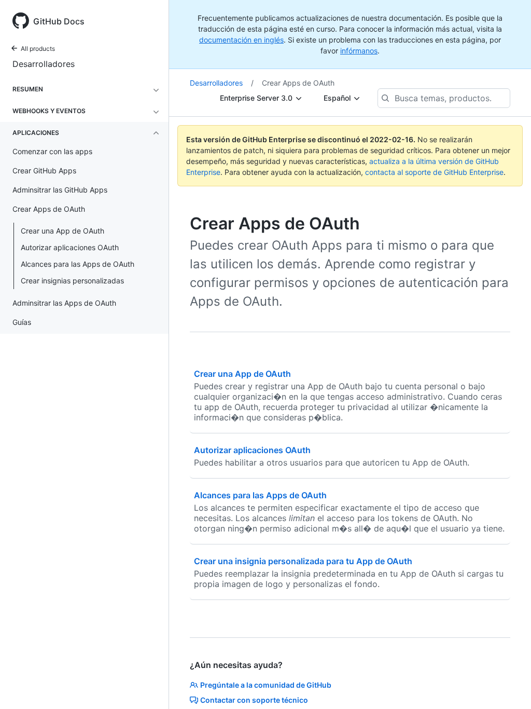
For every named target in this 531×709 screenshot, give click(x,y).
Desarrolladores (43, 64)
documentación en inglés (241, 39)
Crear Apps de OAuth (298, 82)
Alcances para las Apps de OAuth (77, 264)
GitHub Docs (59, 21)
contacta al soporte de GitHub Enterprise (434, 172)
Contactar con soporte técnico (254, 700)
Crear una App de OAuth (62, 230)
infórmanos (359, 50)
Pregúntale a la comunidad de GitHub (265, 684)
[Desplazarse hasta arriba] (508, 686)
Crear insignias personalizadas (72, 280)
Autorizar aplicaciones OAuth (70, 247)
